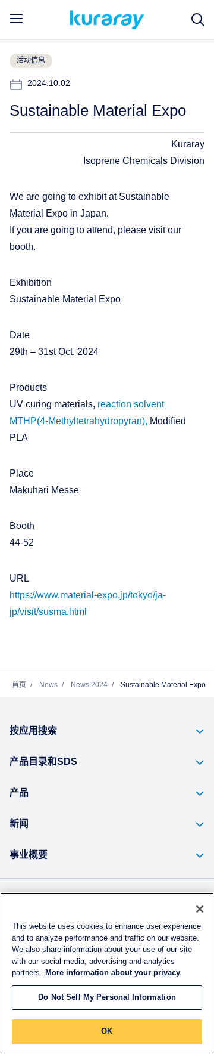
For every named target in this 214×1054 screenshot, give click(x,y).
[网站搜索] (198, 20)
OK (106, 1031)
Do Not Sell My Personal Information (107, 997)
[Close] (200, 909)
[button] (107, 731)
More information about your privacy (112, 973)
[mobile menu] (16, 18)
